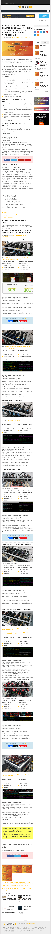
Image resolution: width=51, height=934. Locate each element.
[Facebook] (35, 32)
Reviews (22, 37)
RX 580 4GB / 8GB (12, 888)
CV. (2, 37)
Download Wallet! (44, 16)
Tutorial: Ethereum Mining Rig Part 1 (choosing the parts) (41, 54)
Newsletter (7, 930)
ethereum (4, 883)
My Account (41, 928)
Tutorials (25, 37)
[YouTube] (47, 32)
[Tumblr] (44, 32)
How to (13, 37)
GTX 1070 (24, 883)
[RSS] (38, 35)
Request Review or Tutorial (18, 930)
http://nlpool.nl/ (7, 212)
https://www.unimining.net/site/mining (12, 215)
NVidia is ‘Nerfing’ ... (43, 1)
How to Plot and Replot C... (17, 1)
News (19, 37)
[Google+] (38, 32)
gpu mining (9, 883)
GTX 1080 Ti (30, 883)
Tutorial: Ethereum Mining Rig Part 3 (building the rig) (41, 85)
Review (30, 886)
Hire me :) (34, 928)
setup (18, 888)
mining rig (27, 886)
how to (3, 885)
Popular (38, 42)
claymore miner (22, 882)
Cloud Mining (42, 927)
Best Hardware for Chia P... (31, 1)
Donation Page (26, 928)
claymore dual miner (14, 882)
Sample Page (30, 930)
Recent (45, 42)
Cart (30, 927)
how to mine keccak (19, 885)
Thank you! (19, 931)
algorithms (7, 882)
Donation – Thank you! (15, 928)
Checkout (35, 927)
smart (21, 888)
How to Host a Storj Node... (8, 3)
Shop (36, 930)
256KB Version (17, 420)
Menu (3, 11)
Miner (17, 37)
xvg (6, 890)
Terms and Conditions (9, 931)
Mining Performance (19, 886)
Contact (6, 928)
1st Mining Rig (31, 923)
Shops (40, 930)
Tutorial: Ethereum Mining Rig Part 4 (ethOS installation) (41, 75)
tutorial (29, 888)
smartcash (25, 888)
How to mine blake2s (10, 885)
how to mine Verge (11, 886)
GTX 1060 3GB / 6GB (16, 883)
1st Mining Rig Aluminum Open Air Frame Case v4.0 (14, 927)
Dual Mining (28, 882)
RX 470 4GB (4, 888)
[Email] (35, 35)
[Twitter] (41, 32)
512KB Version (9, 420)
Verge (3, 890)
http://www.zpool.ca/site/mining (10, 214)
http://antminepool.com (8, 217)
